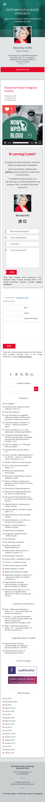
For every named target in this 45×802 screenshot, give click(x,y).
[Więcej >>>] (23, 64)
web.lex (40, 793)
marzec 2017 (9, 753)
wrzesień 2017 (10, 737)
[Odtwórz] (5, 143)
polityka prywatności (25, 357)
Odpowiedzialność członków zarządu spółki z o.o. (18, 510)
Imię (26, 308)
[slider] (20, 142)
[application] (22, 125)
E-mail (26, 313)
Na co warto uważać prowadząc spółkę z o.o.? (17, 466)
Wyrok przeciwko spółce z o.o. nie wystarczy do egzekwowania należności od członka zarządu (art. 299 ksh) (18, 592)
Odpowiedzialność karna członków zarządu (17, 516)
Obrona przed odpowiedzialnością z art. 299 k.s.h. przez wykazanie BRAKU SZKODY (19, 499)
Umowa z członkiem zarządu (15, 562)
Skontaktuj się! (22, 70)
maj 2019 (8, 727)
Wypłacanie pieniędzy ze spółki (16, 572)
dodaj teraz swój (22, 298)
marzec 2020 (9, 724)
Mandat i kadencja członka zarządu (18, 462)
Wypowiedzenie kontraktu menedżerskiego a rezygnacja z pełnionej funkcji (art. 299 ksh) (16, 584)
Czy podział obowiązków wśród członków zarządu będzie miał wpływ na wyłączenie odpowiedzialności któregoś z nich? (18, 438)
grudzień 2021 (10, 718)
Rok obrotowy (10, 539)
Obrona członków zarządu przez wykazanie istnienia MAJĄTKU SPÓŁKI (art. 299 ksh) (19, 483)
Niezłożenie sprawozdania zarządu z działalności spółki (18, 477)
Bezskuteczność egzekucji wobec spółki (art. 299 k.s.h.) (17, 408)
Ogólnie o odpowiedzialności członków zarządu (15, 526)
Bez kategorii (9, 403)
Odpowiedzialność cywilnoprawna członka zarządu (17, 505)
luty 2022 (8, 714)
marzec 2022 (9, 711)
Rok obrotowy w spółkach (14, 542)
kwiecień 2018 (10, 734)
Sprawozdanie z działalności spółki (17, 559)
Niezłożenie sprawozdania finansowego (14, 472)
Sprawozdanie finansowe (14, 556)
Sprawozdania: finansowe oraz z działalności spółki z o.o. (17, 551)
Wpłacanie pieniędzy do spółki (16, 565)
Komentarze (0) (10, 100)
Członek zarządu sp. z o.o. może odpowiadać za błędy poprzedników (18, 431)
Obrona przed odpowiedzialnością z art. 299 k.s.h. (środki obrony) (18, 493)
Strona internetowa (31, 318)
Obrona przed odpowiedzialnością (17, 488)
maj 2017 (8, 746)
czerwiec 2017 (10, 743)
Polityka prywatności (22, 782)
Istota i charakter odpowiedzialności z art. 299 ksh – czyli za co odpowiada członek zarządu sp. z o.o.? (19, 457)
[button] (22, 125)
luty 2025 (8, 698)
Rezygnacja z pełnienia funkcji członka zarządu (16, 535)
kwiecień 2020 (10, 721)
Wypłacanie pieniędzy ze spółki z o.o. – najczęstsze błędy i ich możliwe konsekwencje (18, 577)
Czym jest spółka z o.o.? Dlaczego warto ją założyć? (17, 445)
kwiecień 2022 (10, 708)
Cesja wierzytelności (12, 412)
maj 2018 (8, 730)
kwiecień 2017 (10, 749)
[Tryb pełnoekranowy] (40, 143)
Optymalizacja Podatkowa (14, 530)
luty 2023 (8, 705)
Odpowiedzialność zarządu (22, 11)
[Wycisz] (36, 143)
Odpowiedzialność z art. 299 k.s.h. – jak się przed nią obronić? (18, 521)
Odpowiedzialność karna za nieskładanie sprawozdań (15, 652)
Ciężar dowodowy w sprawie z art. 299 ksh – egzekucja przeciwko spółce (17, 424)
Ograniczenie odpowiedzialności (22, 784)
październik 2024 (11, 702)
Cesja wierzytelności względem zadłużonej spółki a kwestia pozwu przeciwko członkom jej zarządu (18, 417)
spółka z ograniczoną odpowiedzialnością (13, 546)
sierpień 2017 (10, 740)
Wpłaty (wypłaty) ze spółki (14, 568)
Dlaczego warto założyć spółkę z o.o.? (17, 451)
